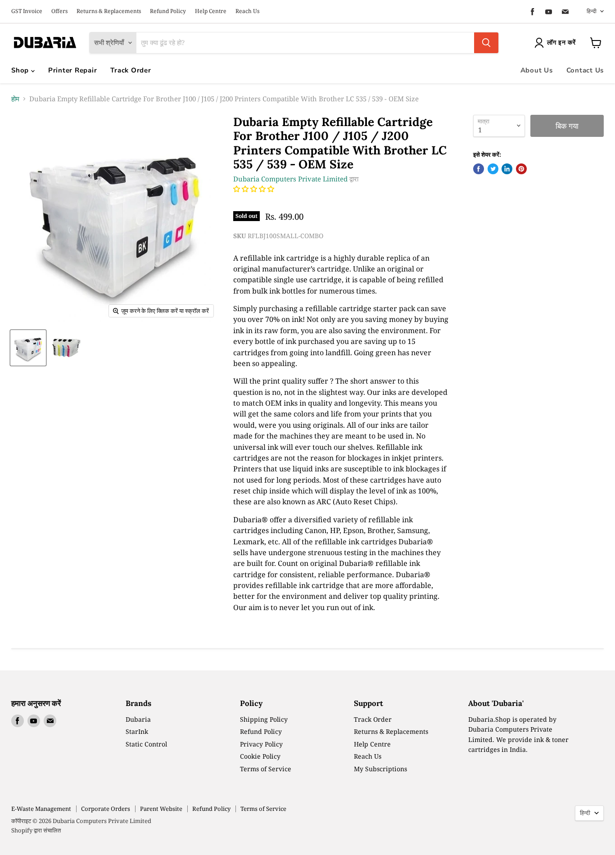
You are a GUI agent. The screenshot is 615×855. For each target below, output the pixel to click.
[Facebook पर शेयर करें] (478, 168)
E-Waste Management (41, 809)
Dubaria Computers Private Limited (290, 178)
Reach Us (247, 11)
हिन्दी (592, 11)
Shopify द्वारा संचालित (36, 830)
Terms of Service (265, 769)
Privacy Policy (261, 744)
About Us (536, 70)
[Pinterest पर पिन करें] (521, 168)
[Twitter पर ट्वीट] (493, 168)
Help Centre (210, 11)
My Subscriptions (380, 769)
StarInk (137, 731)
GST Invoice (26, 11)
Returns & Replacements (109, 11)
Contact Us (585, 70)
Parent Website (161, 809)
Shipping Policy (264, 719)
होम (15, 99)
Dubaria (138, 719)
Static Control (146, 744)
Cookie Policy (260, 756)
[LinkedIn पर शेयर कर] (507, 168)
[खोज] (486, 42)
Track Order (130, 70)
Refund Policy (168, 11)
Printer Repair (72, 70)
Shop (21, 70)
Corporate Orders (105, 809)
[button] (254, 188)
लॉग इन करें (561, 42)
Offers (59, 11)
